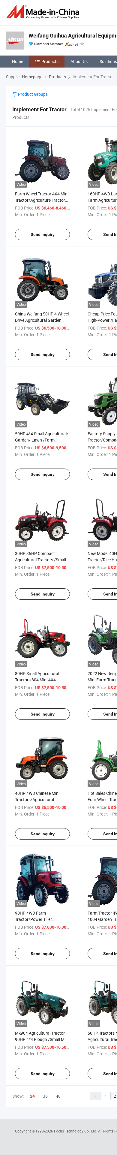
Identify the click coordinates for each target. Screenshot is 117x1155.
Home (17, 61)
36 (45, 1096)
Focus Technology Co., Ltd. (76, 1131)
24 (32, 1096)
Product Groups (32, 94)
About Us (79, 61)
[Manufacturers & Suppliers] (44, 12)
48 (58, 1096)
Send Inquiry (43, 234)
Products (49, 61)
